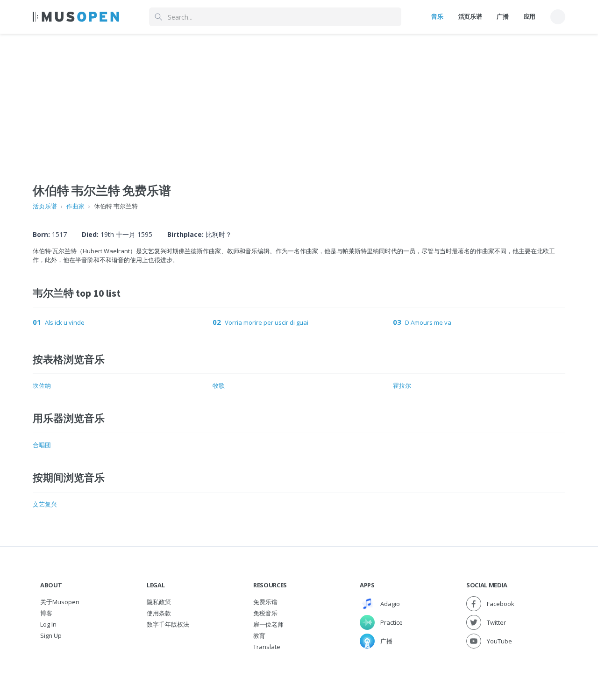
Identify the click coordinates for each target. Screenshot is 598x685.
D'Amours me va (428, 322)
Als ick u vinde (65, 322)
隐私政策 (159, 602)
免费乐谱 (265, 602)
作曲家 (75, 206)
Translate (266, 646)
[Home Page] (76, 17)
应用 (529, 16)
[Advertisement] (299, 99)
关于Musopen (59, 602)
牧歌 (219, 385)
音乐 (437, 16)
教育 (259, 635)
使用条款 (159, 613)
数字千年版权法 (168, 624)
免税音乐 (265, 613)
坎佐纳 (42, 385)
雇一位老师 (268, 624)
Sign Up (51, 635)
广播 (502, 16)
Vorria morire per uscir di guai (266, 322)
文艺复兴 (45, 504)
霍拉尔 (402, 385)
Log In (48, 624)
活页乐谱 (470, 16)
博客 (46, 613)
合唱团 (42, 445)
